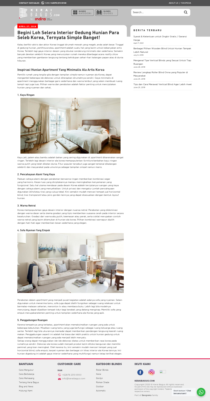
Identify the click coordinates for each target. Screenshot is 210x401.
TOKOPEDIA (186, 3)
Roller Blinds (102, 370)
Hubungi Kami (25, 390)
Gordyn (99, 378)
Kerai (98, 374)
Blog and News (26, 386)
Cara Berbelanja (26, 374)
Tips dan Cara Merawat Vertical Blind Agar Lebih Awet (162, 84)
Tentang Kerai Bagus (29, 382)
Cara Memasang (26, 378)
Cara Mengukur (26, 370)
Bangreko (146, 395)
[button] (82, 12)
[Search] (185, 12)
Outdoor (100, 386)
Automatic (101, 390)
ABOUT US (173, 3)
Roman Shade (102, 382)
